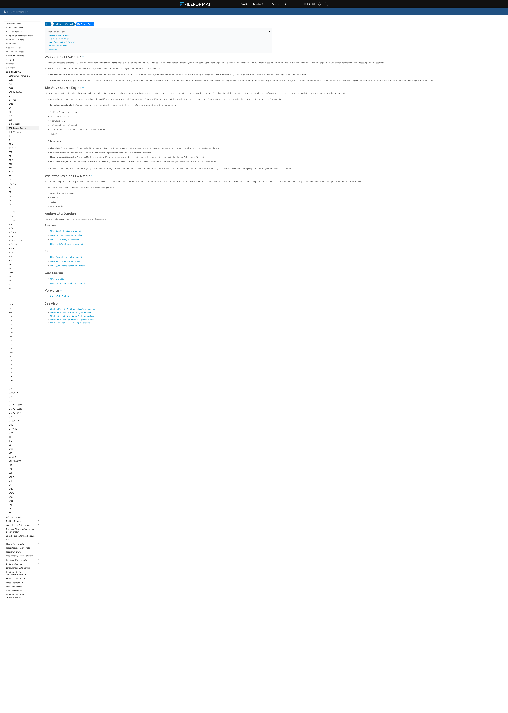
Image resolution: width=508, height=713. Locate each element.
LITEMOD (13, 220)
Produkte (244, 4)
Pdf (7, 539)
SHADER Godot (15, 404)
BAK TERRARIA (15, 92)
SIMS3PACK (14, 420)
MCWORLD (13, 244)
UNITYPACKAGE (15, 461)
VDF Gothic (13, 477)
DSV (10, 168)
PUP (10, 348)
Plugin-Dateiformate (15, 544)
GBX (10, 196)
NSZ (10, 288)
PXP (10, 356)
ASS (10, 83)
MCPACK (12, 232)
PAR (10, 320)
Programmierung (13, 552)
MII (10, 256)
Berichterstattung (14, 564)
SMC (11, 425)
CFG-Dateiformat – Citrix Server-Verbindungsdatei (72, 316)
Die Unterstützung (260, 4)
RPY (10, 376)
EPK (10, 176)
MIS (10, 260)
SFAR (11, 396)
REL (10, 360)
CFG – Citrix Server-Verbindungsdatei (66, 235)
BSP (10, 120)
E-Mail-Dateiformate (15, 55)
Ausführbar (11, 60)
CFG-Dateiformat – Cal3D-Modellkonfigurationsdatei (73, 309)
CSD (10, 152)
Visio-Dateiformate (14, 586)
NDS (11, 272)
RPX (10, 372)
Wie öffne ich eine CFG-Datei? (62, 42)
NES (10, 276)
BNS (11, 108)
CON (11, 144)
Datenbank (11, 43)
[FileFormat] (196, 4)
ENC (11, 172)
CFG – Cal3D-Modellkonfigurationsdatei (67, 283)
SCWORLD (13, 392)
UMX (11, 453)
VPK (10, 485)
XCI (10, 505)
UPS (10, 465)
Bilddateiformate (13, 521)
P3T (10, 312)
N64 (10, 264)
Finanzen (10, 63)
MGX (11, 252)
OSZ (10, 308)
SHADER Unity (15, 413)
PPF (10, 340)
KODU (11, 216)
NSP (10, 284)
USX (10, 469)
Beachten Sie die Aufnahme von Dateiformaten (20, 530)
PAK (10, 316)
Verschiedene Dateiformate (18, 525)
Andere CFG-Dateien (58, 45)
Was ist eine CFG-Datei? (59, 35)
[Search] (326, 4)
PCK (10, 328)
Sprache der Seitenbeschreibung (20, 536)
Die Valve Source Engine (59, 38)
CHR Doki (13, 136)
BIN (10, 96)
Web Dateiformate (14, 590)
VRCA (11, 489)
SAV (10, 388)
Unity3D (12, 457)
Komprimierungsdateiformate (19, 35)
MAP (11, 224)
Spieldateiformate (14, 72)
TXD (10, 441)
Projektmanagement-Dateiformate (21, 556)
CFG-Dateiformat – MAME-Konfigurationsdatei (70, 322)
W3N (11, 497)
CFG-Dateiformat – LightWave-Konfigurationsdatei (72, 319)
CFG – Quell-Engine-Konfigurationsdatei (67, 265)
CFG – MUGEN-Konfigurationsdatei (65, 261)
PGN (11, 332)
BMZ (11, 104)
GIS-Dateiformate (13, 517)
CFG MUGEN (14, 124)
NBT (11, 268)
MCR (11, 236)
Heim (48, 24)
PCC (10, 324)
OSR (11, 300)
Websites (276, 4)
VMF (11, 481)
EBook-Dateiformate (15, 51)
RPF (10, 368)
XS (10, 509)
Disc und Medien (13, 47)
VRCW (11, 493)
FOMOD (12, 184)
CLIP (11, 140)
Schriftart (10, 67)
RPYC (11, 380)
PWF (11, 352)
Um (286, 4)
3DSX (11, 80)
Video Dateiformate (14, 582)
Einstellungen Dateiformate (18, 568)
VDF (10, 473)
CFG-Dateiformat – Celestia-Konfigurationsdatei (71, 312)
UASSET (12, 449)
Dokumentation (16, 11)
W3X (11, 501)
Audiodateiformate (14, 27)
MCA (11, 228)
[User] (319, 4)
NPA (11, 280)
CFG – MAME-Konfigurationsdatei (64, 239)
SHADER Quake (15, 409)
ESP (10, 180)
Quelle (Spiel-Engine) (59, 296)
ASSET (11, 88)
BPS (10, 116)
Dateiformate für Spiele (19, 76)
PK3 (10, 336)
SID (10, 416)
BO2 (11, 112)
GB (10, 192)
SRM (11, 433)
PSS (10, 344)
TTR (10, 437)
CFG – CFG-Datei (57, 279)
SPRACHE (13, 429)
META (11, 248)
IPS (10, 208)
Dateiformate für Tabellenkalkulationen (16, 573)
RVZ (10, 384)
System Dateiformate (15, 578)
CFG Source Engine (17, 128)
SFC (10, 400)
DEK (10, 164)
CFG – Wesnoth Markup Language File (66, 257)
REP (10, 364)
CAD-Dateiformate (14, 31)
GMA (11, 204)
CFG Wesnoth (15, 132)
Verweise (53, 49)
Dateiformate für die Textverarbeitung (15, 595)
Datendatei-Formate (15, 39)
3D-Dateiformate (13, 23)
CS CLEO (12, 148)
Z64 (10, 513)
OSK (11, 296)
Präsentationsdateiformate (18, 548)
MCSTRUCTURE (15, 240)
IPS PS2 (12, 212)
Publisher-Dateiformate (16, 560)
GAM (11, 188)
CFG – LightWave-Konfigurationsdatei (66, 244)
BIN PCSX (13, 100)
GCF (10, 200)
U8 (10, 445)
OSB (11, 292)
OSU (11, 304)
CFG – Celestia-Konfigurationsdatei (65, 231)
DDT (11, 160)
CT (10, 156)
